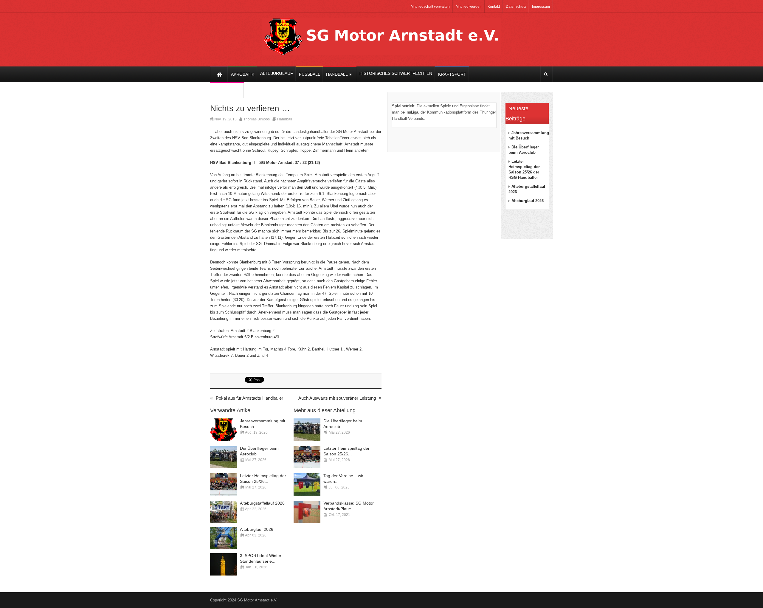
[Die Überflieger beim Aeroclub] (223, 457)
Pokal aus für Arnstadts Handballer (249, 398)
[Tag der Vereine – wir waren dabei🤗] (307, 484)
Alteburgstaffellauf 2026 (262, 503)
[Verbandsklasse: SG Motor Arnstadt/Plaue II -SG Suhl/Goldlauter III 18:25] (307, 512)
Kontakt (494, 6)
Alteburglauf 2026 (256, 529)
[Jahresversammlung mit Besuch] (223, 429)
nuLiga (412, 112)
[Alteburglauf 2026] (223, 538)
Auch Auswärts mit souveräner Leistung (337, 398)
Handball (284, 119)
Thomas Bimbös (257, 119)
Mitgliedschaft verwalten (430, 6)
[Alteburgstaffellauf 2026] (223, 512)
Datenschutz (516, 6)
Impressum (541, 6)
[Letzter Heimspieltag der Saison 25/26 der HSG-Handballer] (223, 484)
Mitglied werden (469, 6)
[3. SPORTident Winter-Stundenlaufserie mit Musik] (223, 564)
